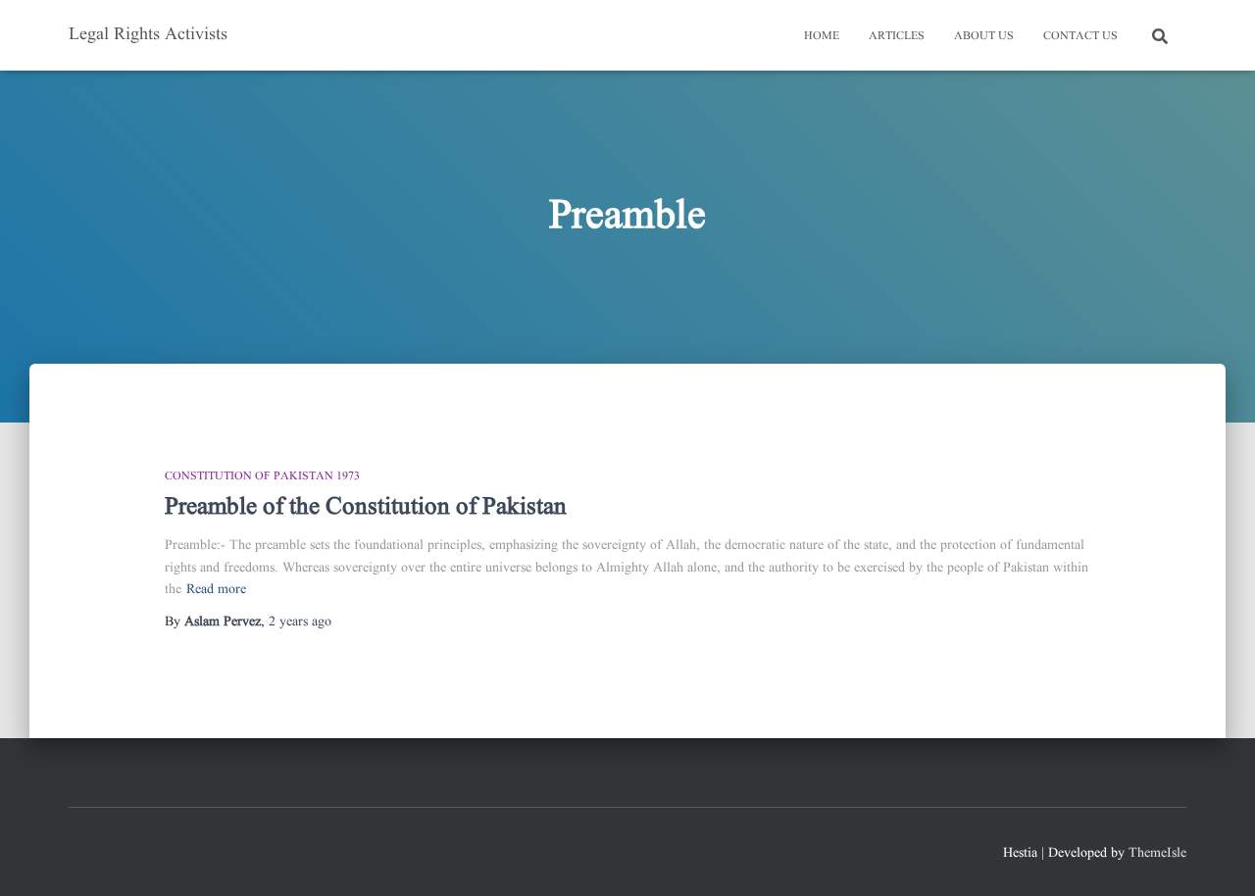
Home (821, 35)
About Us (984, 35)
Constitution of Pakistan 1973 (262, 476)
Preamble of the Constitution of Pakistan (366, 507)
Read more (216, 589)
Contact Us (1080, 35)
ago (300, 621)
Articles (897, 35)
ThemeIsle (1157, 853)
